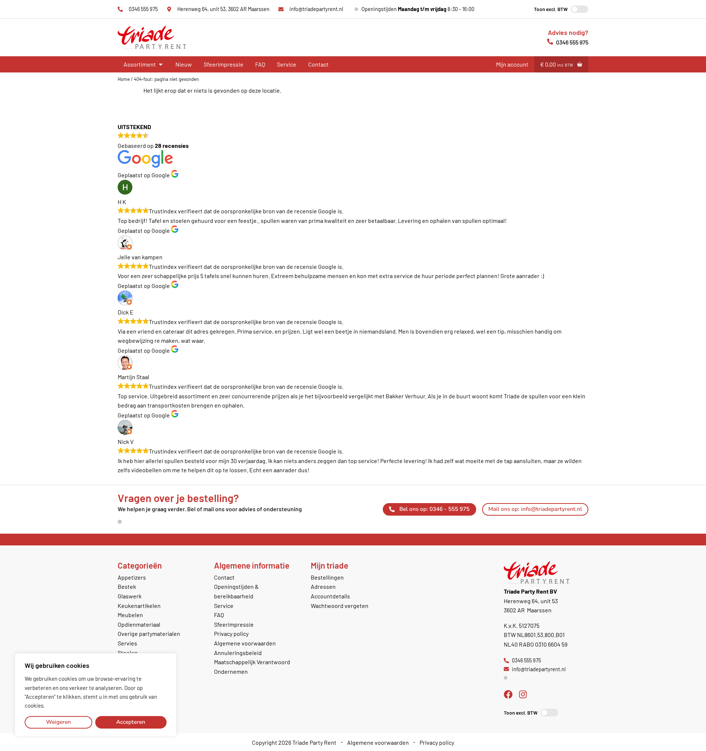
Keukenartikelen (139, 605)
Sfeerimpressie (223, 64)
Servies (127, 643)
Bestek (127, 586)
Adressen (323, 586)
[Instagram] (522, 694)
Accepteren (130, 722)
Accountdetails (330, 595)
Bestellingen (327, 577)
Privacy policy (231, 633)
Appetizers (132, 577)
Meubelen (130, 614)
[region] (95, 694)
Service (286, 64)
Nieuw (183, 64)
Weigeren (58, 722)
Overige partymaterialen (149, 633)
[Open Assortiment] (161, 64)
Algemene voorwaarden (245, 643)
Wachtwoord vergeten (339, 605)
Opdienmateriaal (139, 624)
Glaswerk (130, 595)
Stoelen (128, 652)
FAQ (260, 64)
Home (124, 79)
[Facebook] (508, 694)
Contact (318, 64)
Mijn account (512, 64)
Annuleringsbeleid (238, 652)
